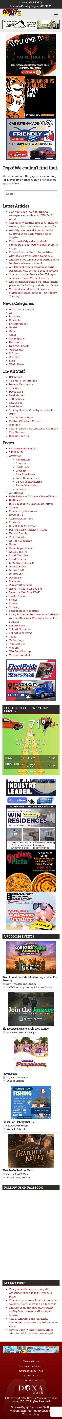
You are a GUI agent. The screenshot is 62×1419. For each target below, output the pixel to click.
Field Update (17, 537)
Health (13, 327)
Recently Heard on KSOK (24, 592)
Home (12, 544)
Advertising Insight (21, 309)
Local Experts (17, 559)
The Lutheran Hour (21, 417)
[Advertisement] (31, 24)
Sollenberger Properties (24, 610)
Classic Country (19, 436)
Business (15, 316)
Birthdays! (15, 500)
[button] (56, 14)
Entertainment (18, 323)
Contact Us (16, 514)
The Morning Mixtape (23, 380)
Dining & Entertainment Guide (28, 529)
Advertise (15, 455)
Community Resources (23, 511)
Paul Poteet (16, 406)
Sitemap (14, 607)
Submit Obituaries (20, 629)
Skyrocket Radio (39, 1407)
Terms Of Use (17, 644)
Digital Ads (23, 467)
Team (12, 636)
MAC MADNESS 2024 (21, 562)
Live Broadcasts (25, 474)
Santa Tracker (18, 596)
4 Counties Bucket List (23, 448)
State (12, 360)
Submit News (17, 625)
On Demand (16, 349)
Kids (12, 331)
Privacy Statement (20, 585)
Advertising (23, 459)
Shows (13, 599)
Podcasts (14, 581)
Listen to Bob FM (29, 2)
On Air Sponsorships (29, 481)
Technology (16, 640)
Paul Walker (17, 395)
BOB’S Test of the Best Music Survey (31, 503)
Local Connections (27, 478)
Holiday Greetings (20, 540)
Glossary (21, 470)
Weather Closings (20, 651)
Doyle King (16, 391)
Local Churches (19, 555)
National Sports (19, 345)
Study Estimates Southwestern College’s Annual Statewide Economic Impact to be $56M (34, 618)
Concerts (14, 320)
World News (16, 364)
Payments (15, 577)
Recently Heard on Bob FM (25, 588)
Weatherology (30, 1414)
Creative (21, 463)
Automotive (16, 492)
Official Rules (17, 566)
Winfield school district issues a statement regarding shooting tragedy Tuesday (33, 292)
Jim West (15, 388)
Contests (14, 522)
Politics (14, 353)
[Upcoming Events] (31, 957)
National (15, 342)
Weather (14, 647)
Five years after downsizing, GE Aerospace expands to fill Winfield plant (30, 215)
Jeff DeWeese (17, 399)
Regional (14, 357)
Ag (10, 312)
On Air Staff (16, 570)
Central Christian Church (25, 421)
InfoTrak (14, 424)
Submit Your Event (20, 632)
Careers (14, 507)
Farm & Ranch (18, 533)
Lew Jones (15, 402)
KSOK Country (18, 551)
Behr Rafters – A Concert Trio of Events (33, 496)
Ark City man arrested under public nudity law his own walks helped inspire (31, 233)
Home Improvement (21, 548)
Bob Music (15, 377)
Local (12, 334)
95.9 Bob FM (16, 452)
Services (21, 489)
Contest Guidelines (21, 518)
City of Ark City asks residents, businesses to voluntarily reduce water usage (33, 244)
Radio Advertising (27, 485)
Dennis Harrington (21, 384)
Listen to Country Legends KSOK (29, 6)
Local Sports (17, 338)
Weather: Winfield (20, 655)
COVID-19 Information (23, 526)
